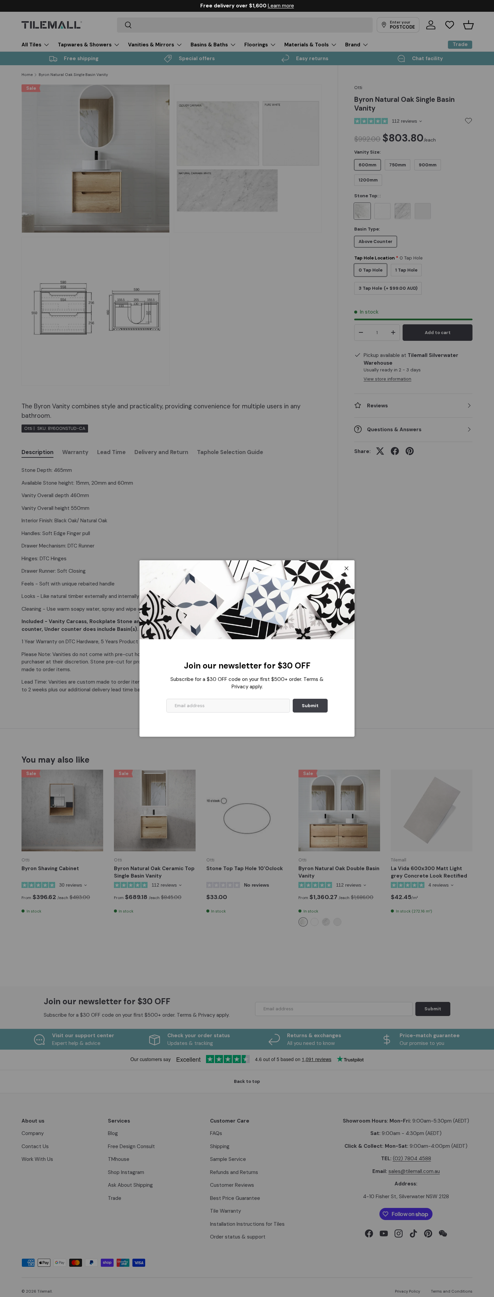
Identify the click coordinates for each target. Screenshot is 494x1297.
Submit (310, 705)
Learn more (281, 5)
